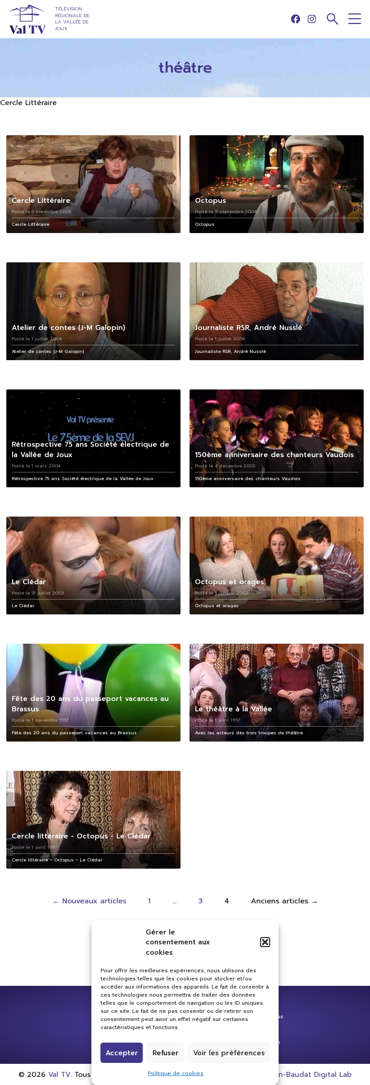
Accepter (122, 1053)
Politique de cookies (176, 1073)
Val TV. (60, 1074)
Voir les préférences (229, 1053)
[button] (265, 942)
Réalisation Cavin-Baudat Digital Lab (287, 1074)
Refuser (166, 1053)
